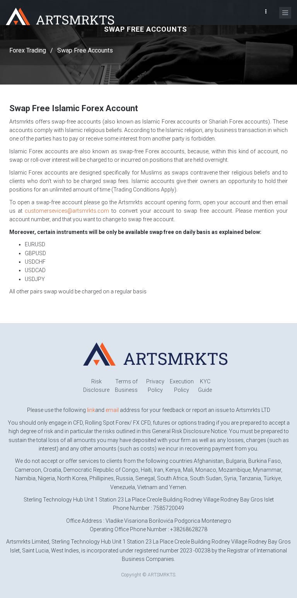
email (112, 410)
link (91, 410)
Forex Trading (27, 50)
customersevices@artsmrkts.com (67, 211)
